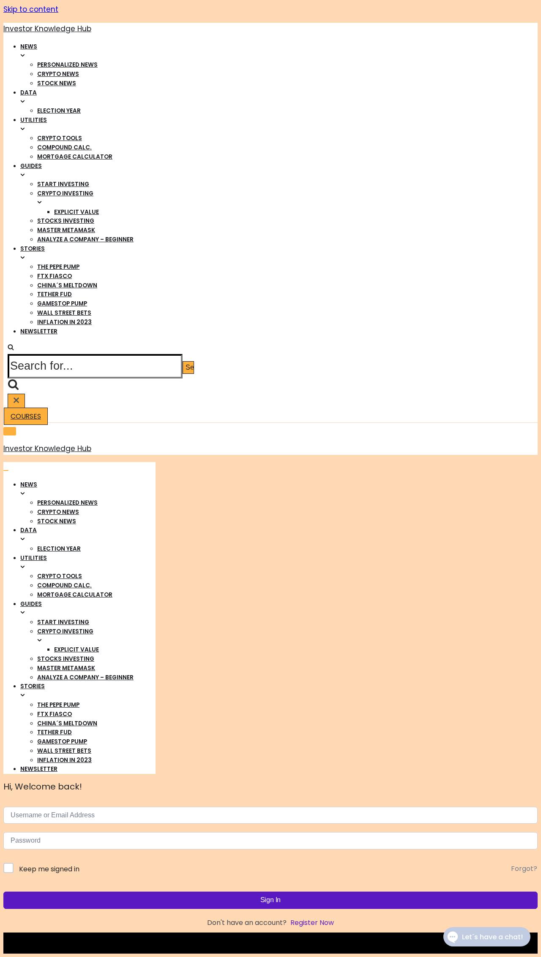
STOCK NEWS (56, 83)
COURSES (26, 416)
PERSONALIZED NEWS (67, 65)
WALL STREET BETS (64, 313)
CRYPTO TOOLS (59, 138)
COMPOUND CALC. (64, 147)
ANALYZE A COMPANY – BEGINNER (85, 239)
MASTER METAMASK (66, 230)
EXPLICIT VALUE (76, 212)
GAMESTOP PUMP (62, 304)
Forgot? (524, 868)
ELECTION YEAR (59, 111)
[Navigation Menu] (5, 470)
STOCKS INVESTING (65, 221)
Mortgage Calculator (74, 157)
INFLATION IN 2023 (64, 322)
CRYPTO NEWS (58, 74)
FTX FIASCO (54, 276)
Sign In (270, 899)
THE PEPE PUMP (58, 267)
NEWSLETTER (38, 331)
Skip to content (30, 9)
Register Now (312, 922)
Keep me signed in (49, 869)
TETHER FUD (54, 294)
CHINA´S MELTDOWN (67, 285)
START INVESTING (63, 184)
